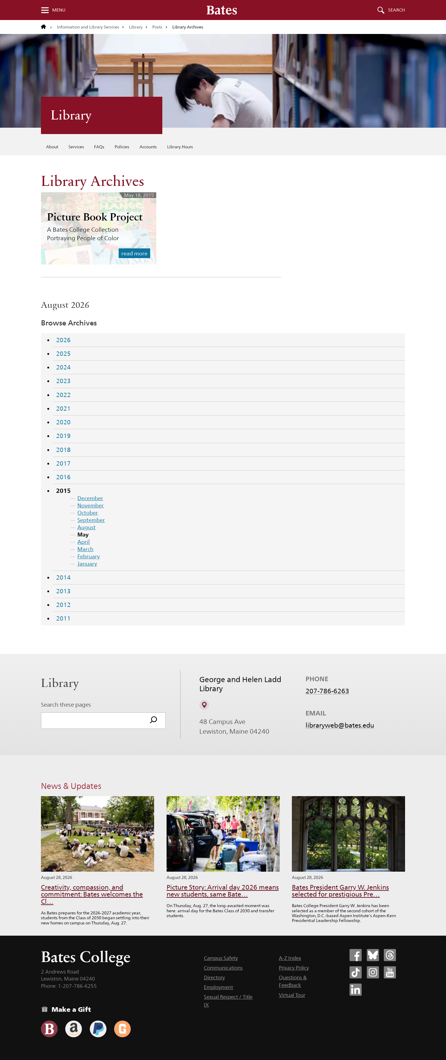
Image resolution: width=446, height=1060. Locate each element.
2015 (63, 490)
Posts (157, 27)
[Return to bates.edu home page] (46, 27)
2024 (63, 367)
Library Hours (180, 146)
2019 (63, 435)
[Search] (153, 720)
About (52, 146)
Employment (218, 987)
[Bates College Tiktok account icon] (356, 972)
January (87, 563)
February (88, 556)
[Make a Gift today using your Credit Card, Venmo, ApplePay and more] (49, 1029)
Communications (223, 968)
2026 (63, 340)
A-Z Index (290, 958)
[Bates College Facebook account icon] (356, 955)
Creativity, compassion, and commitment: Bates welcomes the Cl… (92, 894)
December (90, 498)
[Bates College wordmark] (222, 10)
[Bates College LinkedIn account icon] (356, 990)
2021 (63, 408)
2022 (63, 395)
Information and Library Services (88, 27)
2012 (63, 604)
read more (134, 253)
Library (136, 27)
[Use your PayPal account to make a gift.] (98, 1029)
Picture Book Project (95, 217)
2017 (63, 463)
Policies (122, 146)
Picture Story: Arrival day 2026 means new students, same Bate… (223, 890)
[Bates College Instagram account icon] (373, 972)
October (87, 513)
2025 (63, 353)
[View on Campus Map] (204, 705)
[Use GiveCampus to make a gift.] (122, 1029)
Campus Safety (221, 958)
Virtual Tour (292, 995)
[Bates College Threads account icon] (390, 955)
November (90, 505)
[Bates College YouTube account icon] (390, 972)
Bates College (85, 956)
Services (76, 146)
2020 (63, 422)
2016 (63, 477)
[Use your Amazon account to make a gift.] (73, 1029)
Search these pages (66, 704)
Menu (59, 10)
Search (396, 10)
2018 (63, 449)
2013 (63, 591)
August (86, 527)
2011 (63, 618)
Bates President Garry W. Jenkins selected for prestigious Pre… (340, 890)
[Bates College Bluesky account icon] (373, 955)
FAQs (99, 146)
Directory (214, 977)
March (85, 549)
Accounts (148, 146)
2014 (63, 577)
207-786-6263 (327, 691)
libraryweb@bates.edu (340, 725)
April (83, 542)
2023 (63, 381)
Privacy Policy (294, 968)
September (91, 520)
